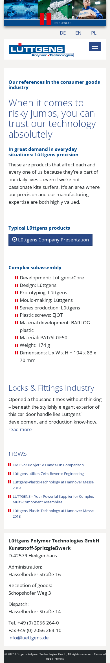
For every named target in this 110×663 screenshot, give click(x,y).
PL (93, 33)
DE (63, 33)
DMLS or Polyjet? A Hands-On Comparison (48, 464)
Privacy (59, 658)
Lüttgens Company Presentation (53, 239)
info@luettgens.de (28, 637)
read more (20, 429)
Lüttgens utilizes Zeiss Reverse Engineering (48, 473)
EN (78, 33)
